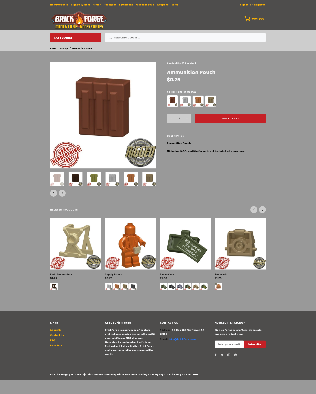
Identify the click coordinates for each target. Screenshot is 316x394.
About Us (55, 330)
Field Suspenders (61, 274)
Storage (64, 48)
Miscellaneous (145, 5)
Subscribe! (255, 344)
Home (53, 48)
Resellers (56, 345)
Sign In (244, 5)
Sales (175, 5)
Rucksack (221, 274)
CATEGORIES (63, 37)
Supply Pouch (113, 274)
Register (259, 5)
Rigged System (80, 5)
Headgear (110, 5)
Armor (97, 5)
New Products (59, 5)
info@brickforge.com (183, 339)
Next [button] (62, 193)
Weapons (163, 5)
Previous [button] (53, 193)
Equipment (126, 5)
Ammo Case (167, 274)
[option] (59, 179)
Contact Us (57, 335)
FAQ (52, 340)
